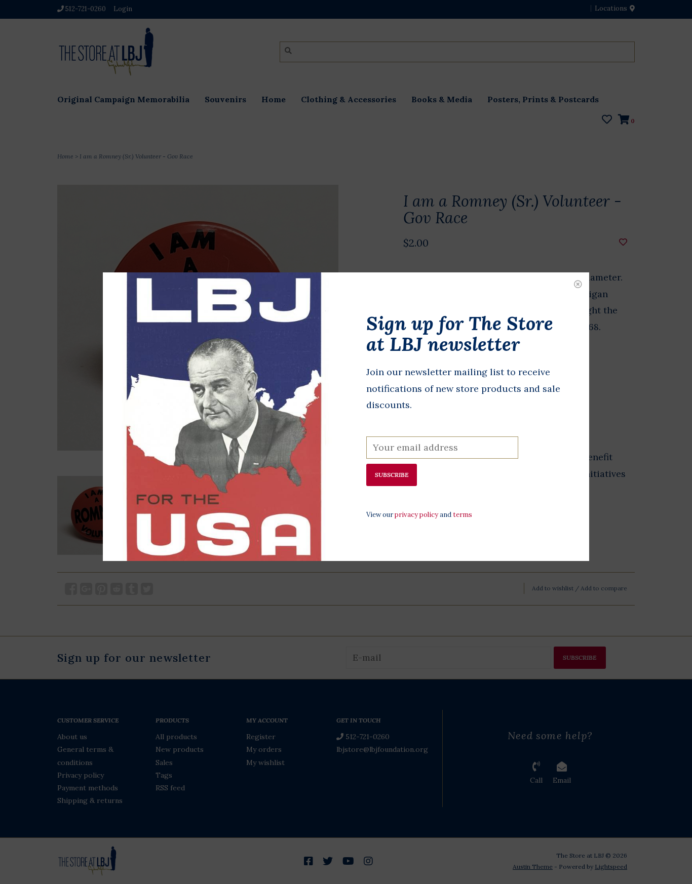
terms (462, 514)
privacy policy (416, 514)
